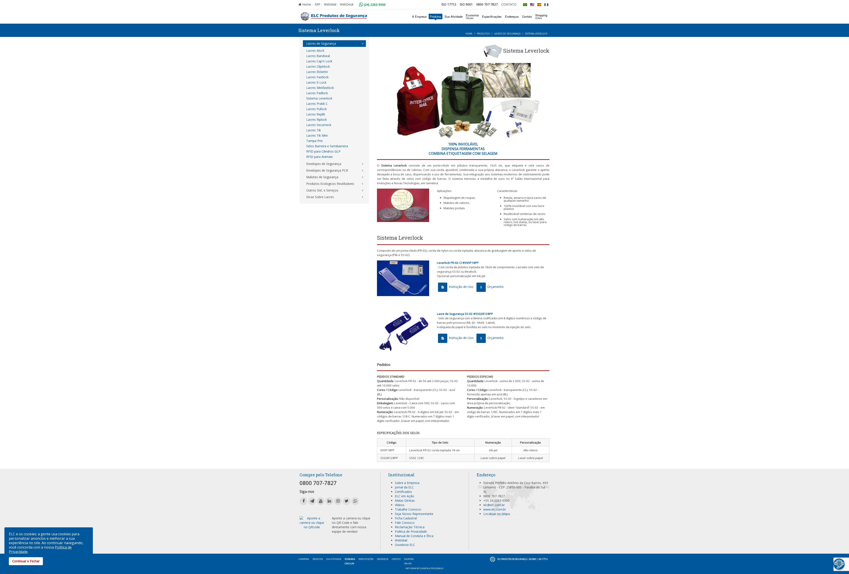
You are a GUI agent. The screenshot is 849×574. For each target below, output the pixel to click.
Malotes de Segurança (322, 177)
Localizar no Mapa (496, 514)
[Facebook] (303, 501)
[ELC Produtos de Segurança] (334, 16)
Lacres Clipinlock (318, 66)
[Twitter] (346, 501)
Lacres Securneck (318, 125)
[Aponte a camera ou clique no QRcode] (312, 522)
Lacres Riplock (316, 119)
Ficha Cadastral (406, 518)
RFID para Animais (319, 157)
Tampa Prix (314, 141)
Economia (472, 16)
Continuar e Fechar (26, 561)
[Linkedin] (329, 501)
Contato (527, 16)
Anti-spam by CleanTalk (417, 568)
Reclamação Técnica (409, 527)
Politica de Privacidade (411, 531)
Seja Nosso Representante (414, 514)
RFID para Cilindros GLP (323, 151)
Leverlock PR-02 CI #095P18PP (458, 263)
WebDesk (347, 4)
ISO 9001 (466, 4)
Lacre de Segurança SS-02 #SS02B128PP (465, 314)
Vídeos (399, 505)
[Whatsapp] (355, 501)
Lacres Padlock (317, 93)
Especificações (492, 16)
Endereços (512, 16)
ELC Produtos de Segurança (512, 559)
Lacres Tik (313, 130)
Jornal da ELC (404, 487)
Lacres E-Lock (316, 82)
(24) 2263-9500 (374, 4)
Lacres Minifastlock (320, 88)
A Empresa (419, 16)
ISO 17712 (448, 4)
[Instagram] (338, 501)
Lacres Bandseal (318, 56)
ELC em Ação (404, 496)
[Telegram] (312, 501)
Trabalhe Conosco (408, 509)
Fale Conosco (405, 522)
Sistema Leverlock (319, 98)
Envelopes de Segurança (323, 164)
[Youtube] (321, 501)
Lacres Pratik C (317, 103)
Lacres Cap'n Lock (319, 61)
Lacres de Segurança (507, 33)
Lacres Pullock (316, 109)
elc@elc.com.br (494, 505)
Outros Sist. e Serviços (322, 190)
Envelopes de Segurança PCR (327, 170)
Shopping (541, 16)
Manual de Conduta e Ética (414, 536)
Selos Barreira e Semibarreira (327, 146)
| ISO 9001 (532, 559)
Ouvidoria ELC (405, 545)
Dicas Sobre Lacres (320, 197)
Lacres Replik (315, 114)
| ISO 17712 (542, 559)
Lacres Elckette (317, 72)
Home (306, 4)
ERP (317, 4)
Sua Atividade (454, 16)
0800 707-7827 (487, 4)
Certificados (403, 492)
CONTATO (508, 4)
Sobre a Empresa (407, 483)
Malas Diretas (405, 500)
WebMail (330, 4)
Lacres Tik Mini (317, 135)
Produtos (435, 16)
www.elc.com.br (494, 509)
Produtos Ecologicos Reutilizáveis (330, 184)
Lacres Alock (315, 50)
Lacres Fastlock (317, 77)
